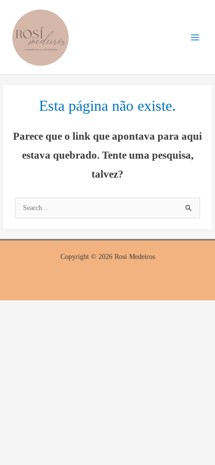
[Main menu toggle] (195, 37)
